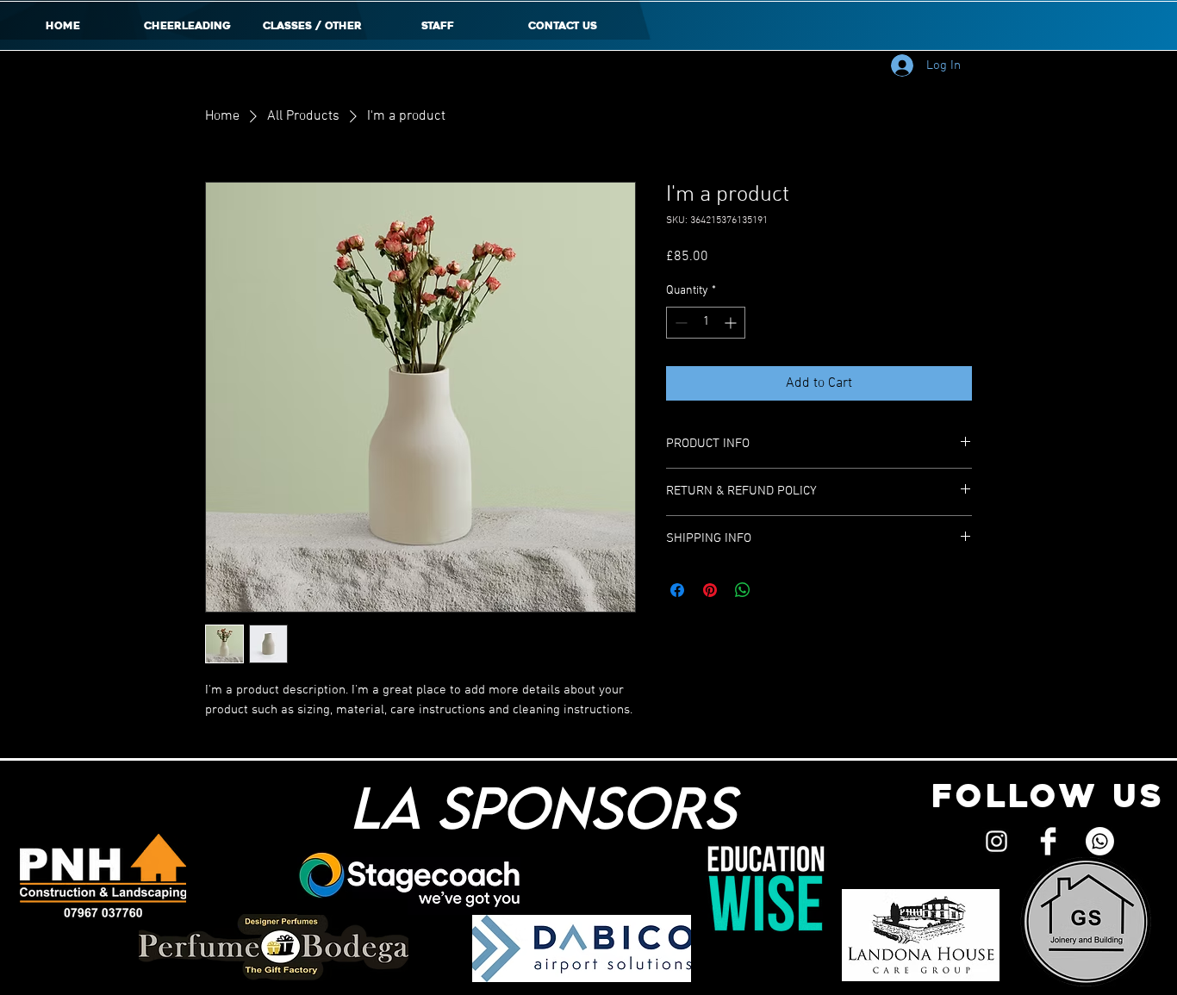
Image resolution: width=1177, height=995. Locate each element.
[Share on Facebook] (677, 590)
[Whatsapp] (1100, 841)
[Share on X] (775, 590)
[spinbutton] (705, 323)
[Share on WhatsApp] (742, 590)
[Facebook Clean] (1048, 841)
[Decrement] (679, 323)
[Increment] (732, 323)
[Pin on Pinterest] (710, 590)
